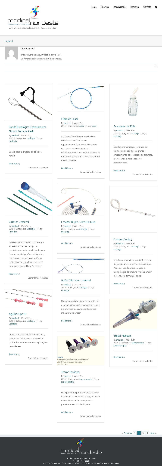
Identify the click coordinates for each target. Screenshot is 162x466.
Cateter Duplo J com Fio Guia (78, 222)
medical (15, 135)
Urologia (31, 138)
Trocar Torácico (70, 372)
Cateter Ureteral (19, 222)
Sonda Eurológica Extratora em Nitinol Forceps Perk (27, 129)
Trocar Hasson (122, 335)
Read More (14, 163)
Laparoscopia (137, 342)
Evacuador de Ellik (124, 126)
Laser (81, 126)
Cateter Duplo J (123, 239)
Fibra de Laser (69, 119)
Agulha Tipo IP (17, 314)
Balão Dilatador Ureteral (76, 280)
